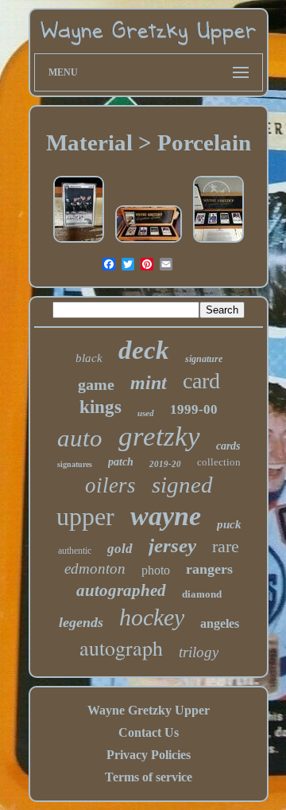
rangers (209, 569)
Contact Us (148, 732)
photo (155, 570)
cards (228, 446)
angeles (219, 623)
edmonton (95, 568)
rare (225, 546)
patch (120, 462)
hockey (151, 617)
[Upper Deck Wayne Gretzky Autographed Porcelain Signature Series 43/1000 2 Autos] (218, 242)
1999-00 (194, 409)
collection (219, 462)
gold (120, 548)
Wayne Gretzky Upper (148, 710)
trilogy (198, 652)
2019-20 (165, 464)
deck (143, 350)
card (201, 380)
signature (203, 358)
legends (81, 622)
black (88, 358)
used (145, 413)
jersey (172, 545)
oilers (110, 485)
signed (182, 484)
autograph (121, 647)
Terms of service (148, 777)
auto (79, 438)
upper (85, 516)
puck (229, 524)
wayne (165, 516)
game (96, 384)
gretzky (159, 436)
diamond (202, 594)
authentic (74, 550)
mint (148, 382)
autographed (121, 590)
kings (100, 407)
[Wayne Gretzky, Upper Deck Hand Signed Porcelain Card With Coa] (78, 242)
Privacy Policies (148, 754)
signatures (74, 464)
